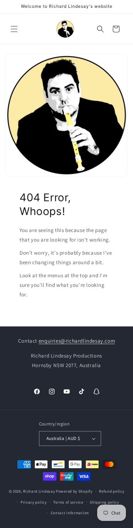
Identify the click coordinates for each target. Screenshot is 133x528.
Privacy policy (34, 502)
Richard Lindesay (39, 491)
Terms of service (68, 502)
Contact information (70, 512)
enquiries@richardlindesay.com (77, 340)
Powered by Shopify (74, 491)
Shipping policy (104, 502)
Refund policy (111, 491)
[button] (14, 29)
